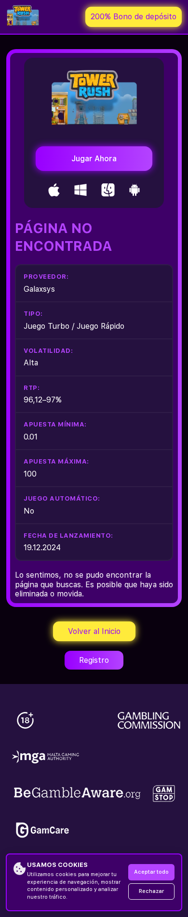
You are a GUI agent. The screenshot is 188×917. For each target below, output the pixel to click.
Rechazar (151, 891)
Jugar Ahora (94, 158)
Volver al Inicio (94, 631)
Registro (94, 660)
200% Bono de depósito (133, 16)
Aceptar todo (151, 872)
